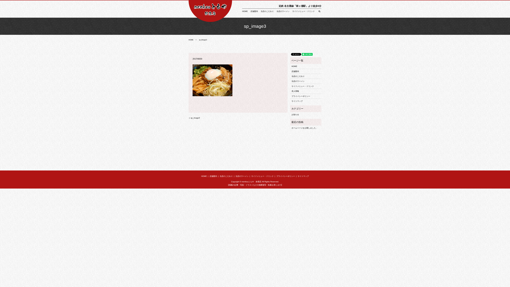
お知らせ (295, 114)
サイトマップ (297, 101)
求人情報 (295, 91)
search (319, 11)
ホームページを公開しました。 (305, 128)
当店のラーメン (283, 11)
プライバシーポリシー (301, 96)
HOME (245, 11)
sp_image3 (195, 118)
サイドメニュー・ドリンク (303, 11)
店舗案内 (254, 11)
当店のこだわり (267, 11)
